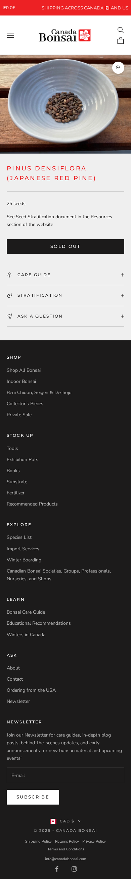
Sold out (65, 246)
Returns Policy (67, 841)
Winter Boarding (24, 560)
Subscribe (32, 797)
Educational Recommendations (39, 623)
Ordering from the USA (31, 690)
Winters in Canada (26, 634)
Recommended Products (32, 504)
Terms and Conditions (65, 849)
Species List (19, 537)
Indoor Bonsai (21, 381)
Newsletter (18, 701)
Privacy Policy (94, 841)
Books (13, 470)
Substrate (17, 482)
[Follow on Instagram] (74, 869)
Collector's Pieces (25, 403)
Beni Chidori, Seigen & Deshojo (39, 392)
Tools (12, 448)
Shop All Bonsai (24, 370)
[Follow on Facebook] (56, 869)
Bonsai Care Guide (26, 612)
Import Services (23, 549)
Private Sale (19, 415)
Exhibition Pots (22, 459)
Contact (15, 679)
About (13, 668)
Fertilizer (16, 493)
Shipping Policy (38, 841)
